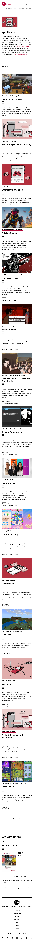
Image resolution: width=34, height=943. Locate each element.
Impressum (17, 910)
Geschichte (7, 684)
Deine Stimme (8, 483)
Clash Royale (8, 787)
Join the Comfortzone (12, 432)
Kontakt (17, 925)
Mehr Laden (17, 819)
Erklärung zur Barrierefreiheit (17, 934)
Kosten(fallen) (8, 583)
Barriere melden (17, 931)
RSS (17, 922)
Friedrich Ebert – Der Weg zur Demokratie (16, 379)
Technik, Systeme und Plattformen (12, 736)
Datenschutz (17, 913)
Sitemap (17, 916)
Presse (17, 928)
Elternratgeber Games (12, 190)
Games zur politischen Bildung (16, 144)
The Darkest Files (10, 278)
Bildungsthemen (11, 8)
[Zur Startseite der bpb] (7, 5)
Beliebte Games (9, 233)
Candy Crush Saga (11, 534)
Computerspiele (9, 845)
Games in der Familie (22, 46)
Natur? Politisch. (9, 329)
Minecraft (6, 634)
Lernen (3, 8)
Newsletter (17, 919)
